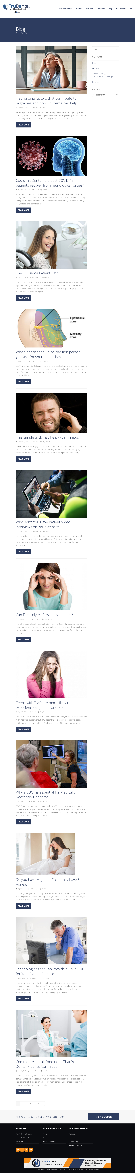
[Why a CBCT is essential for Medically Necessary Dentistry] (51, 764)
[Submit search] (117, 49)
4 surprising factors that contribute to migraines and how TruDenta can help (46, 100)
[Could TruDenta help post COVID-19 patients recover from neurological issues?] (51, 155)
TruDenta (35, 108)
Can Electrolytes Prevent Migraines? (44, 614)
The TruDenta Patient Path (37, 273)
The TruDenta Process (24, 1134)
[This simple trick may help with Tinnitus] (51, 412)
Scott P (33, 190)
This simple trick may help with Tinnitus (47, 437)
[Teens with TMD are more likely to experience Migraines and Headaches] (51, 674)
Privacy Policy (20, 1142)
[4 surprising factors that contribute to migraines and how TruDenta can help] (51, 70)
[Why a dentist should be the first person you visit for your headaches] (51, 328)
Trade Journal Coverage (103, 76)
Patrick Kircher (33, 978)
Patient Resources (75, 1145)
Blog (44, 108)
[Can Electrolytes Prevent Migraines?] (51, 586)
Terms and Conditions (24, 1138)
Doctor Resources (49, 1142)
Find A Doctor (74, 1138)
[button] (131, 8)
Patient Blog (73, 1142)
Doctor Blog (47, 1138)
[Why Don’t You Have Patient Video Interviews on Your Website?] (51, 493)
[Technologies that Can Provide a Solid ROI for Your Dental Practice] (51, 940)
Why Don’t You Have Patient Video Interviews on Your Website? (43, 524)
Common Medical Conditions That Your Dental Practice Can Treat (47, 1064)
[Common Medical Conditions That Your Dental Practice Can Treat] (51, 1033)
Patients (45, 361)
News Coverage (100, 73)
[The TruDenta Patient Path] (51, 244)
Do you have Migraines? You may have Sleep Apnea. (51, 882)
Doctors (45, 190)
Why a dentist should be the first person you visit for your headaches (48, 354)
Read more (23, 124)
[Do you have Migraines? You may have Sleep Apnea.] (45, 853)
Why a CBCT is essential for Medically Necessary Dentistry (45, 794)
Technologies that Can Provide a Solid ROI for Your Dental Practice (49, 971)
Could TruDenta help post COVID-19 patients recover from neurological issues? (50, 183)
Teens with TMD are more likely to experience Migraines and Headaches (46, 705)
